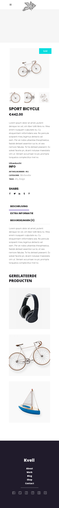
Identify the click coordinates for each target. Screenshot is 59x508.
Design (22, 179)
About (29, 469)
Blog (29, 476)
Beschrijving (19, 206)
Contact (29, 484)
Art (16, 179)
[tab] (19, 206)
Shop (29, 480)
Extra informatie (21, 213)
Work (29, 472)
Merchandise (25, 175)
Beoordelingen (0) (22, 220)
